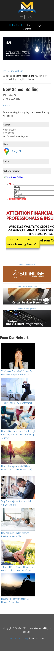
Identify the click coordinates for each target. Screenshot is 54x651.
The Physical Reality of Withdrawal (16, 402)
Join (29, 25)
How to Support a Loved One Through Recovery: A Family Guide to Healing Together (18, 434)
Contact (27, 29)
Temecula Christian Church (27, 264)
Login (39, 25)
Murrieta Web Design (19, 638)
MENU (30, 17)
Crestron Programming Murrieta (27, 309)
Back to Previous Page (13, 71)
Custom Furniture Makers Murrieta (27, 287)
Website (6, 105)
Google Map (17, 151)
